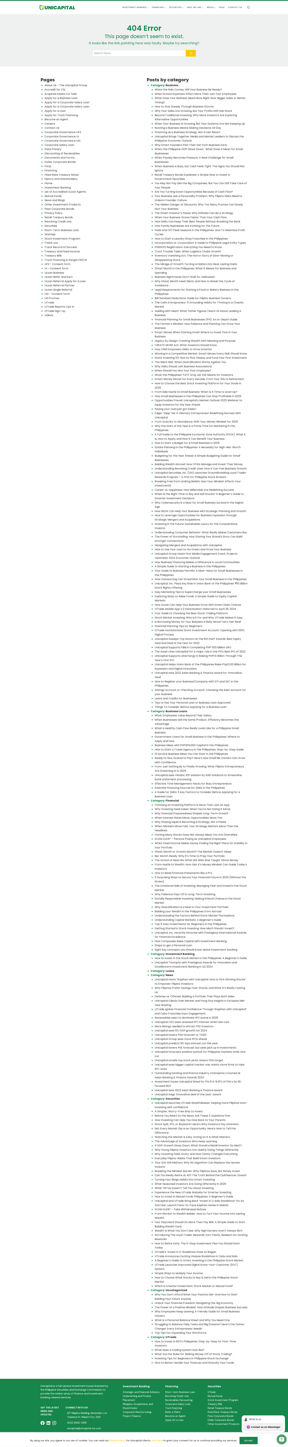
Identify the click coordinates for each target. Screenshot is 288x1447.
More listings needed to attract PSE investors (184, 1026)
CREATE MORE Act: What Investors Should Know (186, 345)
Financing (50, 170)
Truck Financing (173, 1408)
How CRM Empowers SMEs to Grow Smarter (183, 349)
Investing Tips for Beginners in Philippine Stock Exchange (191, 1358)
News (169, 975)
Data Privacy (52, 149)
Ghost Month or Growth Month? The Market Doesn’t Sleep (193, 852)
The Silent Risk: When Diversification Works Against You (190, 362)
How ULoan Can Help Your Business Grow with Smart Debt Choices (198, 605)
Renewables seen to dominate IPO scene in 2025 (186, 1018)
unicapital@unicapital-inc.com (84, 1428)
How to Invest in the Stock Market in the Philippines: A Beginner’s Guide (201, 958)
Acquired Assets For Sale (60, 94)
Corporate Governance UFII (62, 132)
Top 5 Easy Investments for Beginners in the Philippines (191, 924)
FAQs (222, 7)
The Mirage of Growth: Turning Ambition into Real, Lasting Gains (196, 264)
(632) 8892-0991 (76, 1422)
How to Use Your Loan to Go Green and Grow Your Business (193, 549)
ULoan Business (54, 273)
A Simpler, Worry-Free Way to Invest (179, 1111)
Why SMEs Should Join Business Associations (183, 366)
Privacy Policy (117, 1440)
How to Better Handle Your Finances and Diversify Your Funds (194, 1363)
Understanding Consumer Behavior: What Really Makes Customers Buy (201, 532)
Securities (50, 226)
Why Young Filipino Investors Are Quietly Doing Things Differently (197, 1150)
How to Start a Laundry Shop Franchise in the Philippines (191, 239)
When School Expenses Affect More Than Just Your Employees (195, 94)
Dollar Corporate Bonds (60, 162)
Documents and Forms (59, 158)
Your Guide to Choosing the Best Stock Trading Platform (191, 613)
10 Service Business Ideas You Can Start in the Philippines (191, 754)
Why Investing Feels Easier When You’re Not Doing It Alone (192, 809)
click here (156, 1440)
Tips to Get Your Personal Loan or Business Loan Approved (192, 703)
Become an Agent (56, 119)
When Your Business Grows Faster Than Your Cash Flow (191, 217)
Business (172, 85)
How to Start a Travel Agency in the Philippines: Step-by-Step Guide (199, 749)
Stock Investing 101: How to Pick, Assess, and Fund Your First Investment (201, 358)
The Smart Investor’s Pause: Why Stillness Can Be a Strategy (194, 213)
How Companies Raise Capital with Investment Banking (191, 941)
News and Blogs (54, 200)
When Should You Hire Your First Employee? (183, 370)
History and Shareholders (61, 179)
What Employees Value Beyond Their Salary (183, 715)
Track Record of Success (60, 247)
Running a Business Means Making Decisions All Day (188, 128)
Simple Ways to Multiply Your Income (179, 1273)
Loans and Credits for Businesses (176, 698)
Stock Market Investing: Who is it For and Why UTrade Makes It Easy (199, 618)
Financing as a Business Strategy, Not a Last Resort (187, 132)
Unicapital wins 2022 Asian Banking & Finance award (188, 1090)
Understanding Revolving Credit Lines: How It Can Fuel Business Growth (201, 468)
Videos (48, 315)
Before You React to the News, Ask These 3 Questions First (192, 1116)
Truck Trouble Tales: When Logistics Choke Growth (188, 251)
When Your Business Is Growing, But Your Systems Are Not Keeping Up (200, 124)
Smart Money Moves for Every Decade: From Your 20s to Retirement (199, 379)
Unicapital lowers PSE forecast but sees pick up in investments (195, 1048)
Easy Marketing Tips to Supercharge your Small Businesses (193, 592)
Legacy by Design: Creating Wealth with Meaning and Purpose (195, 341)
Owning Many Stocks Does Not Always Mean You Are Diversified (196, 835)
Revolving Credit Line (58, 221)
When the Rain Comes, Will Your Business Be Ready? (188, 89)
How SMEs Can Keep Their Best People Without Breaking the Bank (197, 221)
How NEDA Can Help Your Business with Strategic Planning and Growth (200, 511)
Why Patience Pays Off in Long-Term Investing (185, 894)
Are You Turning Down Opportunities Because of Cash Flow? (194, 192)
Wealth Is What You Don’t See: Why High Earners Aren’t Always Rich (198, 1231)
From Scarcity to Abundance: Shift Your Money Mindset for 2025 (196, 422)
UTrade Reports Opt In (59, 307)
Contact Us (235, 7)
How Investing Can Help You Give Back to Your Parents (190, 1120)
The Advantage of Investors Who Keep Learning (186, 1141)
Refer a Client (172, 1412)
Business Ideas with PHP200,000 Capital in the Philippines (191, 745)
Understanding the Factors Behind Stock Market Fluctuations (194, 915)
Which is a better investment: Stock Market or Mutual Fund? (194, 1286)
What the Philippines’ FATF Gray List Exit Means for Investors (194, 375)
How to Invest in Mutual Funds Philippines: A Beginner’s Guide (194, 1196)
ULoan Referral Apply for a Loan (65, 281)
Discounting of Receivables (62, 153)
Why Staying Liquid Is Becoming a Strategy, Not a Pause (190, 822)
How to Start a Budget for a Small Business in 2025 (187, 443)
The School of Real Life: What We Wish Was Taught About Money (196, 860)
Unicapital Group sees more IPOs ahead (181, 1039)
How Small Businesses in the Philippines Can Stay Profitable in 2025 (198, 396)
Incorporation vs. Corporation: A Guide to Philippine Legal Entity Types (200, 243)
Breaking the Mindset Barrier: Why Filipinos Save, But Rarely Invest (197, 1171)
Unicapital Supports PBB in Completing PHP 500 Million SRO (193, 647)
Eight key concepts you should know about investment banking (196, 950)
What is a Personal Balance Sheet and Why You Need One (192, 1320)
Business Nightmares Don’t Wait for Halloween (185, 277)
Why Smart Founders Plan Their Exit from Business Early (191, 145)
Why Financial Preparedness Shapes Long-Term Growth (192, 813)
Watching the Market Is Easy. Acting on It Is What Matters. (192, 1137)
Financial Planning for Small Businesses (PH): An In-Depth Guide (196, 319)
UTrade (49, 302)
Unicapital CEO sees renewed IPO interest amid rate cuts (192, 1022)
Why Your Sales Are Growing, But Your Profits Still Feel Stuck (193, 111)
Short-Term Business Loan (61, 230)
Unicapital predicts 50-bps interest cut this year (186, 1043)
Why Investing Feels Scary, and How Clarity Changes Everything (196, 1154)
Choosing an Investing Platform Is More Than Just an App (192, 805)
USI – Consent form (57, 294)
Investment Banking (57, 187)
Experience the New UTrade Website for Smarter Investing (193, 1192)
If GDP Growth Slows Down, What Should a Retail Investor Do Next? (198, 1145)
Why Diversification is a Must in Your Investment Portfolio (191, 907)
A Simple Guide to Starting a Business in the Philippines (190, 566)
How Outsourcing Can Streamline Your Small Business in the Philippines (200, 579)
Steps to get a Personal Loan (173, 945)
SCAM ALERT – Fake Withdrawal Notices (180, 1209)
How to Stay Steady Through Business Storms (184, 106)
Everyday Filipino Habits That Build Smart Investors (187, 1158)
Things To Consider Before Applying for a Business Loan (190, 707)
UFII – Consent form (57, 264)
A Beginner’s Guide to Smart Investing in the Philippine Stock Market (199, 1260)
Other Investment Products (62, 204)
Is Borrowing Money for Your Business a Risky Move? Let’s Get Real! (198, 622)
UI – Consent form (56, 268)
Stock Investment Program (62, 239)
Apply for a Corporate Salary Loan (66, 102)
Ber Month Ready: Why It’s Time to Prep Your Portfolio (190, 856)
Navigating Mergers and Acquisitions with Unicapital (188, 545)
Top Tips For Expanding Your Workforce (180, 1333)
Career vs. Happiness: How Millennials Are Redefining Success (194, 490)
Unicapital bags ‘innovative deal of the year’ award (188, 1094)
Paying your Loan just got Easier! (175, 409)
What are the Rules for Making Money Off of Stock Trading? (193, 1354)
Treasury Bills (53, 256)
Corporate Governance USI (62, 141)
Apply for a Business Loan (61, 98)
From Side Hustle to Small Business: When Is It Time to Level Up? (196, 392)
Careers (49, 124)
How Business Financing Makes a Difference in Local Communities (197, 562)
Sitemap (50, 234)
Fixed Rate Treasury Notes (61, 175)
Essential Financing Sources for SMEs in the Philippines (190, 788)
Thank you (51, 243)
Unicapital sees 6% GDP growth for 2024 (181, 1030)
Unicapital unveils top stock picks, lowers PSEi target (189, 1060)
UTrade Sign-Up (54, 311)
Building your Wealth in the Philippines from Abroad (188, 911)
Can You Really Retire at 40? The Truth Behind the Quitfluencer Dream (200, 1175)
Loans (170, 971)
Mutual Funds (53, 196)
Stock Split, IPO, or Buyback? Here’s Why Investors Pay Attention (197, 1124)
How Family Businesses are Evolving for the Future (187, 226)
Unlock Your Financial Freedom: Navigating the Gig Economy (194, 1303)
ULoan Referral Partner (59, 285)
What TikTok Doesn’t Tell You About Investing (184, 1188)
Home (48, 183)
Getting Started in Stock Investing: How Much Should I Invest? (194, 928)
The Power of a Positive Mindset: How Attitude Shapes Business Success (201, 1307)
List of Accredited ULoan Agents (65, 192)
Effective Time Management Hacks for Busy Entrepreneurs (193, 784)
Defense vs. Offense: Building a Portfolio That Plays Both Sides (194, 996)
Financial (172, 801)
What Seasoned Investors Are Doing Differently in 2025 (190, 1184)
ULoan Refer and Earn (58, 277)
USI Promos (51, 298)
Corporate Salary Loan (59, 145)
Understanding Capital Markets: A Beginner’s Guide (188, 920)
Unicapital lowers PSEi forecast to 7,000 (180, 1035)
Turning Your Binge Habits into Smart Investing (185, 1179)
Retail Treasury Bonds (58, 217)
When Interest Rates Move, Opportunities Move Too (188, 818)
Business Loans (176, 711)
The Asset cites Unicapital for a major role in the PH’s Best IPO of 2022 (200, 651)
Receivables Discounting (178, 1400)
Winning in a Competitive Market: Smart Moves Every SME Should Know (201, 354)
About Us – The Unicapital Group (65, 85)
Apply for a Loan (55, 111)
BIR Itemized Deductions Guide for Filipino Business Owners (193, 298)
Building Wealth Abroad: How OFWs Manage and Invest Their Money (199, 464)
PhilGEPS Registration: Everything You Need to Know (188, 247)
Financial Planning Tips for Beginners (178, 626)
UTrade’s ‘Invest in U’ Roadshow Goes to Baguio (185, 1252)
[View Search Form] (249, 7)
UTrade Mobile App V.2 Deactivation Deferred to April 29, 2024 (195, 609)
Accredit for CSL (55, 89)
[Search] (191, 53)
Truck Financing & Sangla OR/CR (65, 260)
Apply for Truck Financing (61, 115)
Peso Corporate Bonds (59, 209)
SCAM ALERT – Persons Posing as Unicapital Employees (190, 839)
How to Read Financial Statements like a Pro (183, 873)
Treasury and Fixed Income (62, 251)
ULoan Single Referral (58, 290)
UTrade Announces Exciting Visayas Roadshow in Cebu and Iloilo (196, 1256)
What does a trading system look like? (179, 1350)
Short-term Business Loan (180, 1392)
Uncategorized (176, 1290)
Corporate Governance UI (61, 136)
